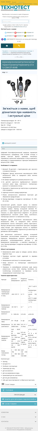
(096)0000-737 (10, 32)
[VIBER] (33, 322)
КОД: (3, 72)
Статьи (35, 4)
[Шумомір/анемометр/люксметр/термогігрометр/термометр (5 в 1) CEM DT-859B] (19, 86)
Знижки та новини (28, 4)
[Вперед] (22, 57)
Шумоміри (5, 52)
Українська (21, 2)
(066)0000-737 (20, 32)
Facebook (8, 2)
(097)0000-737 (10, 36)
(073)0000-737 (30, 32)
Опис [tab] (3, 148)
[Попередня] (15, 57)
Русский (14, 2)
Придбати (5, 51)
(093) (30, 36)
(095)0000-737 (20, 36)
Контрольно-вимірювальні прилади (21, 51)
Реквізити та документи (15, 4)
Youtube (3, 2)
